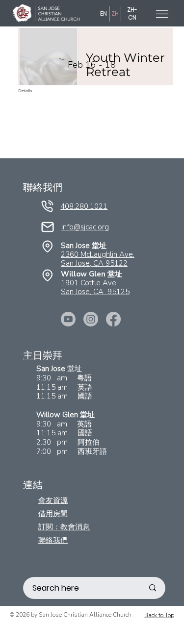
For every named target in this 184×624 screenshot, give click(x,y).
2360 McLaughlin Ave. (97, 254)
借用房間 (53, 513)
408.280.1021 (83, 206)
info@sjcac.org (85, 227)
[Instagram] (90, 319)
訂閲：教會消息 (64, 526)
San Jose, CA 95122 (94, 263)
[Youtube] (68, 319)
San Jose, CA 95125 (95, 292)
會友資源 (53, 500)
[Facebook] (113, 319)
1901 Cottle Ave (88, 283)
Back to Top (159, 615)
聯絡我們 (53, 540)
